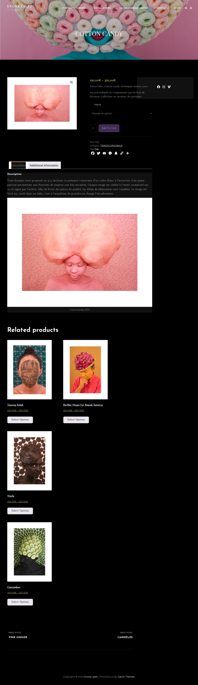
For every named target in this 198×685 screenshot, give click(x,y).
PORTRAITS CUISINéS (73, 8)
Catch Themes (126, 676)
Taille (97, 104)
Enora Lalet (19, 6)
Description (18, 165)
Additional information (44, 165)
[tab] (18, 165)
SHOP (177, 8)
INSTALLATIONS (102, 8)
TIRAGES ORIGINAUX (111, 145)
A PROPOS (159, 8)
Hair (97, 149)
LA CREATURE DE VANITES (134, 8)
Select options (20, 420)
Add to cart (109, 128)
